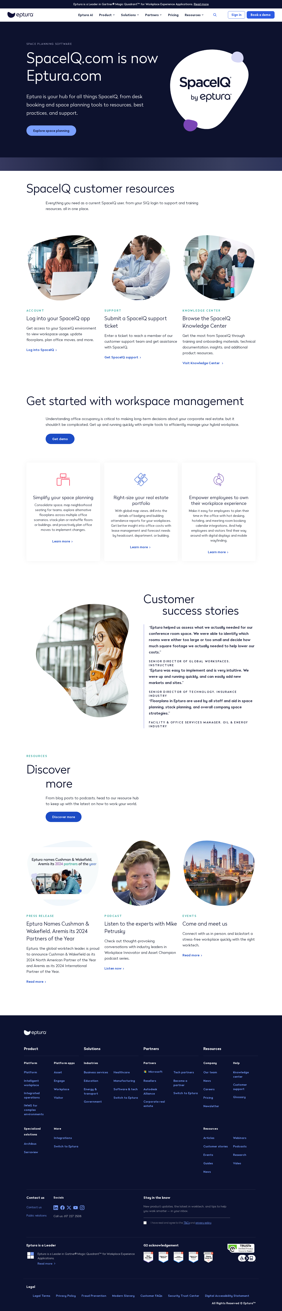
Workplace (61, 1089)
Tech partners (183, 1072)
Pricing (173, 15)
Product (105, 15)
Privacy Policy (66, 1296)
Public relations (36, 1215)
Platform (30, 1072)
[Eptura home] (20, 15)
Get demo (60, 438)
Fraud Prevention (94, 1296)
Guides (208, 1163)
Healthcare (122, 1072)
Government (93, 1102)
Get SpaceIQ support (121, 357)
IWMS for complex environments (34, 1109)
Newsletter (211, 1106)
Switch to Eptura (66, 1146)
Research (239, 1155)
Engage (59, 1081)
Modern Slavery (123, 1296)
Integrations (63, 1138)
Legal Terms (41, 1296)
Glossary (239, 1097)
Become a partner (180, 1083)
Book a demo (261, 15)
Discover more (63, 816)
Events (208, 1155)
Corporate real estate (154, 1104)
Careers (208, 1089)
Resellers (149, 1081)
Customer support (240, 1087)
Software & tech (126, 1089)
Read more (201, 4)
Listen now (112, 968)
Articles (208, 1138)
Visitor (58, 1098)
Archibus (30, 1144)
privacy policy (203, 1223)
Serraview (31, 1152)
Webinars (239, 1138)
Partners (152, 15)
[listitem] (55, 1207)
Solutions (128, 15)
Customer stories (215, 1146)
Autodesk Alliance (150, 1091)
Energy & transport (91, 1091)
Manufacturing (124, 1081)
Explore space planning (51, 130)
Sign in (236, 15)
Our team (210, 1072)
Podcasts (239, 1146)
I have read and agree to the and (181, 1223)
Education (91, 1081)
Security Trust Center (183, 1296)
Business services (96, 1072)
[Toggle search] (215, 15)
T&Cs (187, 1223)
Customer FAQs (151, 1296)
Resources (193, 15)
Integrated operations (32, 1095)
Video (237, 1163)
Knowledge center (241, 1074)
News (207, 1081)
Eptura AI (85, 15)
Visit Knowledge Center (201, 362)
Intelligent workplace (31, 1083)
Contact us (33, 1207)
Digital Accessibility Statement (227, 1296)
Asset (58, 1072)
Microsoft (155, 1072)
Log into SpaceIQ (40, 349)
